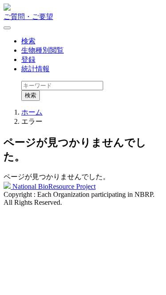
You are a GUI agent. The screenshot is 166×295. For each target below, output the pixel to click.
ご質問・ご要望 (28, 16)
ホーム (31, 112)
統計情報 (35, 69)
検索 (28, 41)
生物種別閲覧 (42, 50)
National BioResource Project (53, 186)
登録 (28, 59)
